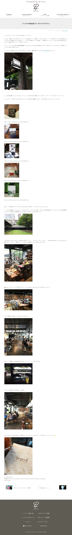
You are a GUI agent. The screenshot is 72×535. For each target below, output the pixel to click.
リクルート (28, 521)
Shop (45, 14)
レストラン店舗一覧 (28, 513)
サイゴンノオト (65, 30)
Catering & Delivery (63, 14)
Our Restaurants (27, 14)
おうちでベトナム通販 (43, 513)
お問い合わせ (43, 526)
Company (9, 14)
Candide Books (46, 50)
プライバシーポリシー (43, 521)
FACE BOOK (28, 526)
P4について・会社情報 (44, 517)
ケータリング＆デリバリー (28, 517)
